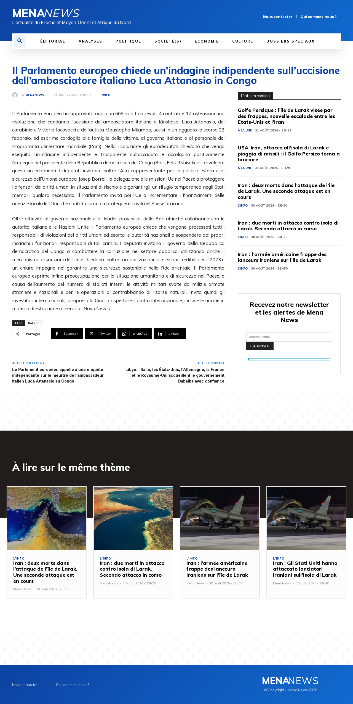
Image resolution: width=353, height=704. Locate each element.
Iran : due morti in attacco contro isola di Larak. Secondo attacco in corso (288, 226)
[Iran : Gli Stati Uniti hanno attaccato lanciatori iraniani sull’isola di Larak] (306, 518)
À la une (245, 130)
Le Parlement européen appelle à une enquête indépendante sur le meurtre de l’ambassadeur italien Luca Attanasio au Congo (58, 375)
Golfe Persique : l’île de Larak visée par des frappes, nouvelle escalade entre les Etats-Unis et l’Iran (286, 116)
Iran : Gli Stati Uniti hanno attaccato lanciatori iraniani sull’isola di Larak (305, 569)
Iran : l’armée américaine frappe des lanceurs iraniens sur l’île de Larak (282, 257)
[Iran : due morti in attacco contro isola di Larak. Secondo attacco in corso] (133, 518)
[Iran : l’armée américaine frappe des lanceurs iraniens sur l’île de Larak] (219, 518)
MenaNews (34, 95)
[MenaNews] (16, 95)
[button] (20, 41)
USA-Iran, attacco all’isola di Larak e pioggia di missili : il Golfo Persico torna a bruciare (289, 153)
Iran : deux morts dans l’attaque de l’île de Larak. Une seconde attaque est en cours (286, 191)
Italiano (33, 323)
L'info (105, 95)
